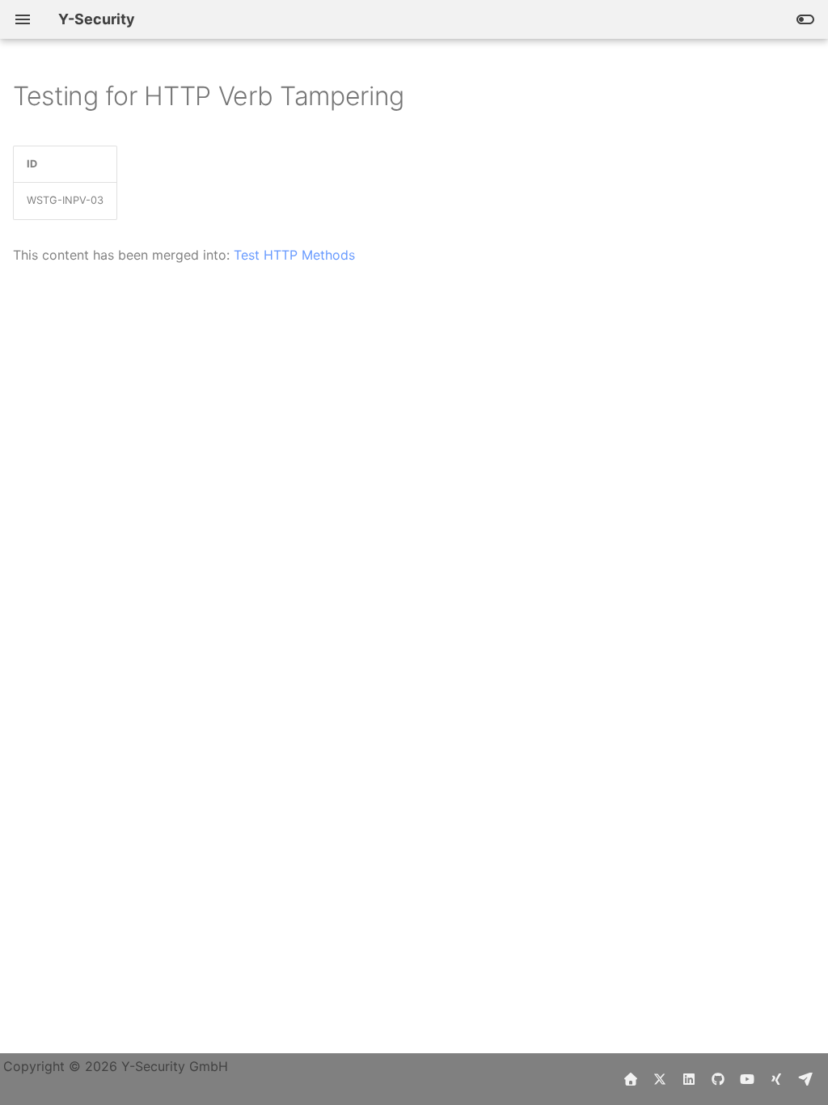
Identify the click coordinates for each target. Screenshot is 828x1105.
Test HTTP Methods (294, 255)
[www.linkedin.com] (689, 1079)
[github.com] (718, 1079)
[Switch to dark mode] (805, 19)
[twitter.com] (660, 1079)
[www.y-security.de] (631, 1079)
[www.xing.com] (776, 1079)
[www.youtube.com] (747, 1079)
